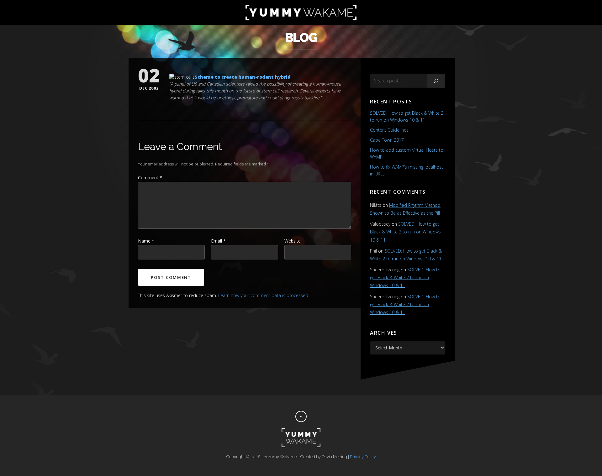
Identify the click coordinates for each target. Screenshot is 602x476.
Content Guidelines (389, 130)
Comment (150, 177)
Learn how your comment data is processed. (263, 295)
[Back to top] (301, 416)
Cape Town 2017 (387, 140)
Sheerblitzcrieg (384, 270)
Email (218, 241)
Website (292, 241)
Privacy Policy (363, 456)
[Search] (436, 81)
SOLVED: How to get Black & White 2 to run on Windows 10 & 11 (405, 232)
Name (146, 241)
